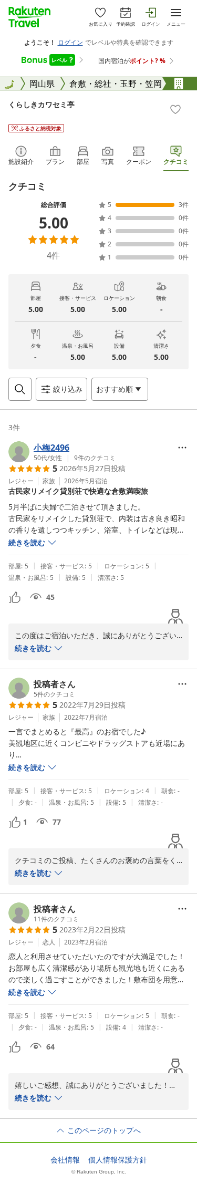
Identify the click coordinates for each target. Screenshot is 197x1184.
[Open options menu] (182, 447)
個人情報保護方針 (117, 1160)
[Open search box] (20, 389)
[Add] (175, 109)
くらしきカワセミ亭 (41, 104)
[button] (62, 451)
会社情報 (65, 1160)
